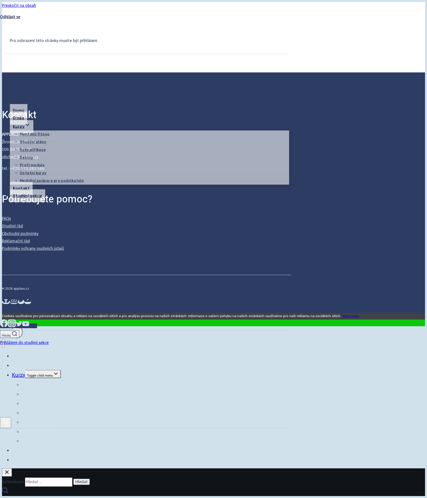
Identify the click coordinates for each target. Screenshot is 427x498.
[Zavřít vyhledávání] (7, 472)
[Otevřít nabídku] (5, 422)
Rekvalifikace (33, 150)
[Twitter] (19, 326)
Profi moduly (32, 165)
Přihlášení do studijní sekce (29, 28)
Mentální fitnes (35, 134)
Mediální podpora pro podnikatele (52, 180)
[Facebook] (4, 326)
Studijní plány (33, 142)
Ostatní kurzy (33, 173)
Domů (18, 110)
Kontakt (21, 188)
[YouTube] (25, 326)
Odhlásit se (10, 17)
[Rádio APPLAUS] (33, 326)
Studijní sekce (27, 196)
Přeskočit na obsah (19, 5)
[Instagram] (12, 326)
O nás (18, 118)
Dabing (26, 157)
